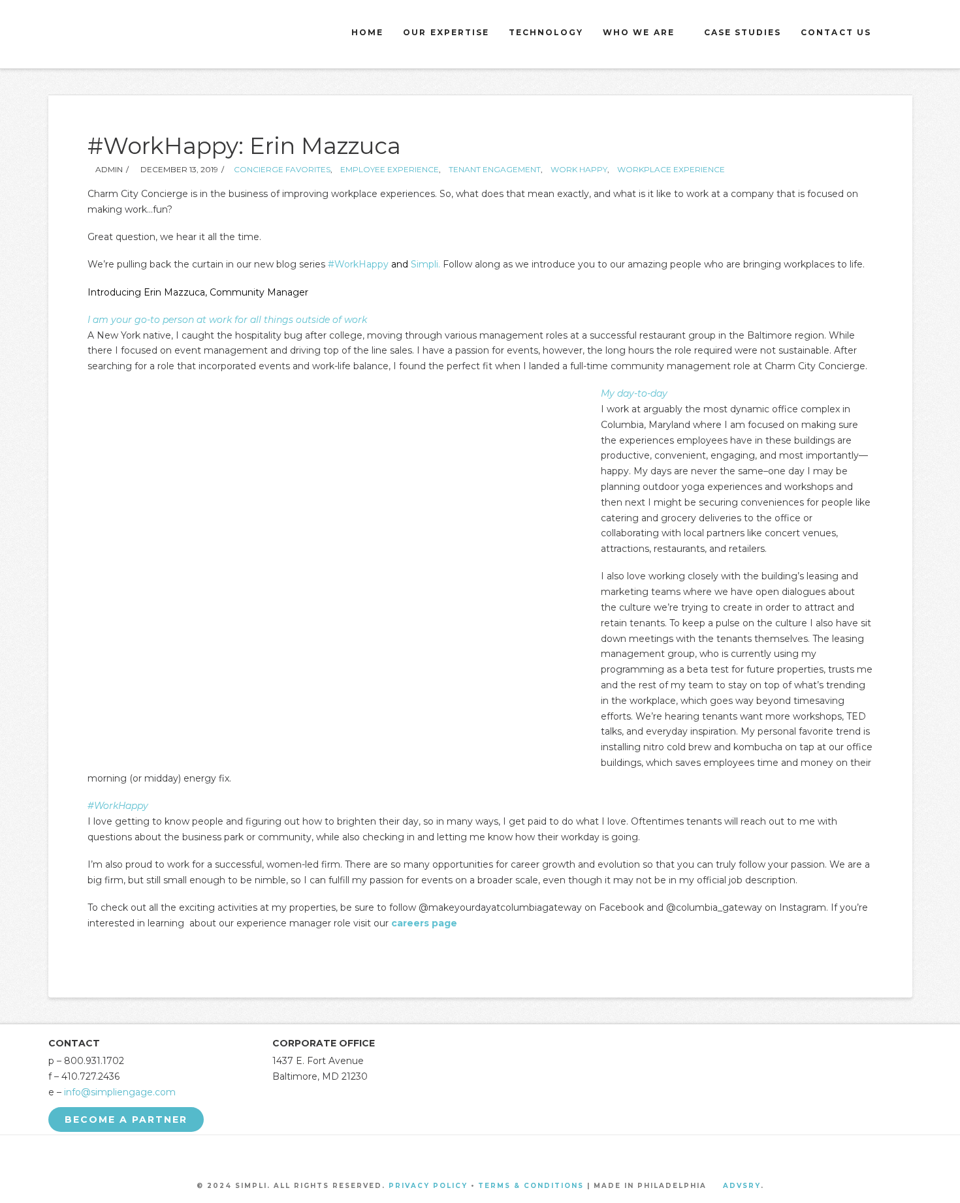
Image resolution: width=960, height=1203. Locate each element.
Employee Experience (389, 169)
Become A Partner (126, 1119)
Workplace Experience (671, 169)
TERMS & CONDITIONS (531, 1185)
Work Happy (579, 169)
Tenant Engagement (495, 169)
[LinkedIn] (496, 1155)
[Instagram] (528, 1155)
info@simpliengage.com (120, 1092)
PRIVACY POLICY (428, 1185)
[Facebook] (431, 1155)
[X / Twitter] (463, 1155)
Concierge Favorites (282, 169)
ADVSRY (742, 1185)
